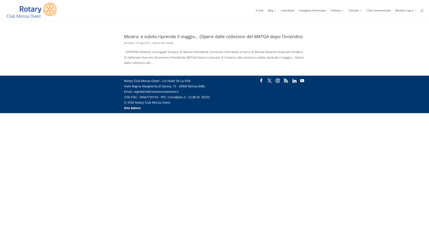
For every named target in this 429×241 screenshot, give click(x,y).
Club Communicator (378, 10)
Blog (270, 10)
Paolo (131, 43)
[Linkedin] (294, 81)
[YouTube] (302, 81)
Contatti (354, 10)
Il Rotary (335, 10)
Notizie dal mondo (162, 43)
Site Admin (132, 108)
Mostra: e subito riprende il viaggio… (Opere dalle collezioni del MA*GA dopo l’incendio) (213, 36)
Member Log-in (404, 10)
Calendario (287, 10)
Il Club (259, 10)
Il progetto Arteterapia (312, 10)
